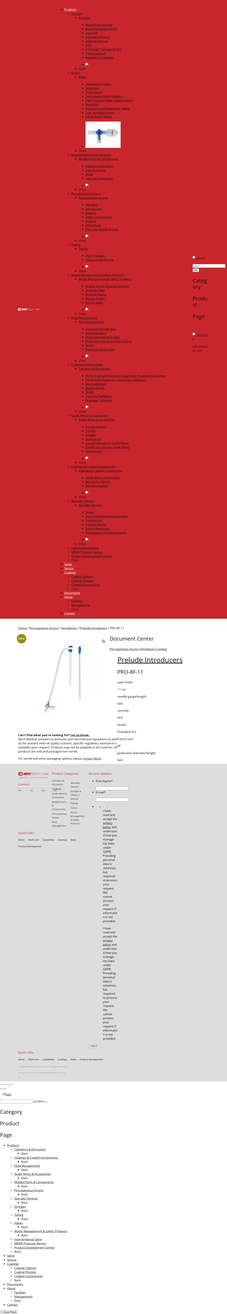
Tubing (18, 1215)
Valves (18, 1223)
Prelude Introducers (93, 628)
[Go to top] (19, 1077)
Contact (12, 1305)
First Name (104, 781)
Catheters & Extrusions (30, 1149)
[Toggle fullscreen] (5, 1084)
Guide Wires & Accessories (32, 1174)
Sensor (12, 1260)
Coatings (13, 1264)
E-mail (101, 792)
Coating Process (25, 1272)
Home (22, 628)
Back (24, 1153)
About (11, 1288)
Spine (11, 1256)
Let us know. (80, 735)
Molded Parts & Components (34, 1182)
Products (13, 1145)
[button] (103, 641)
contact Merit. (92, 758)
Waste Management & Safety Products (40, 1231)
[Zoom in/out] (1, 1084)
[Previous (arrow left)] (1, 1088)
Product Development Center (34, 1247)
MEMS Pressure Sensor (30, 1243)
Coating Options (25, 1268)
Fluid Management (27, 1166)
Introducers (69, 628)
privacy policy (108, 825)
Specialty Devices (26, 1198)
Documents (15, 1284)
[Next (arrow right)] (5, 1088)
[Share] (8, 1084)
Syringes (20, 1207)
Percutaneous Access (44, 628)
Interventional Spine (28, 1239)
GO (196, 270)
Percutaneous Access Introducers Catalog (138, 649)
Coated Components (28, 1276)
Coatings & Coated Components (36, 1158)
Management (23, 1296)
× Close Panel (8, 1312)
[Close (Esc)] (12, 1084)
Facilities (20, 1292)
